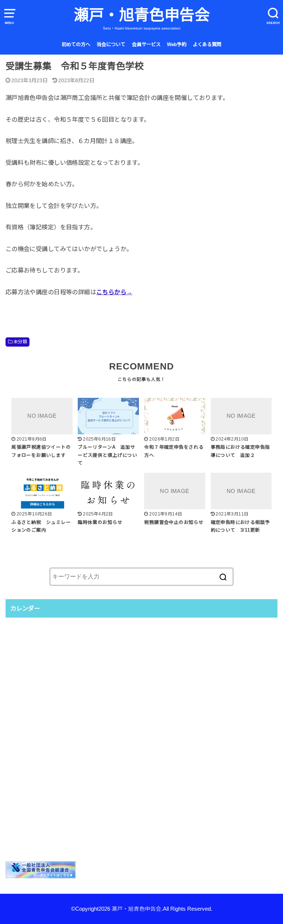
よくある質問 (207, 44)
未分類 (20, 341)
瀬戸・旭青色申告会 (142, 15)
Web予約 (176, 44)
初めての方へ (76, 44)
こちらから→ (114, 292)
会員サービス (146, 44)
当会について (111, 44)
